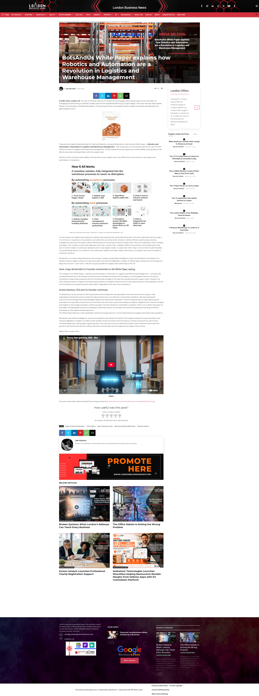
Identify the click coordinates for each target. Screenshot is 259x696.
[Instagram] (207, 6)
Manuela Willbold (178, 146)
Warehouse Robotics (143, 426)
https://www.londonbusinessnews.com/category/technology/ (131, 401)
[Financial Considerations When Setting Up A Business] (113, 635)
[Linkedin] (212, 6)
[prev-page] (109, 642)
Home (61, 21)
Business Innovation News (72, 21)
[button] (256, 14)
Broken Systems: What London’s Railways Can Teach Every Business (84, 526)
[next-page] (112, 642)
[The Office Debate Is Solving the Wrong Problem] (138, 504)
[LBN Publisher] (61, 89)
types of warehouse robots (105, 426)
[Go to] (197, 107)
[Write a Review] (129, 651)
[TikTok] (218, 6)
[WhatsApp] (120, 96)
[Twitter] (223, 6)
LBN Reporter (178, 203)
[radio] (103, 416)
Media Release (87, 53)
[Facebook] (202, 6)
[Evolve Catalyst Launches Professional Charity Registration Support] (84, 550)
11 (184, 154)
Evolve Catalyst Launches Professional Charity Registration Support (82, 572)
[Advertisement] (105, 597)
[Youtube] (229, 6)
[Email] (126, 96)
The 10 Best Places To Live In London (184, 186)
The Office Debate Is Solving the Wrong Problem (189, 647)
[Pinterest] (114, 96)
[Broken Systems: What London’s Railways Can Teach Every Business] (84, 504)
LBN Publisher (71, 88)
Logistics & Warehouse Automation (75, 426)
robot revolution (91, 426)
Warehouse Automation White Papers (125, 426)
